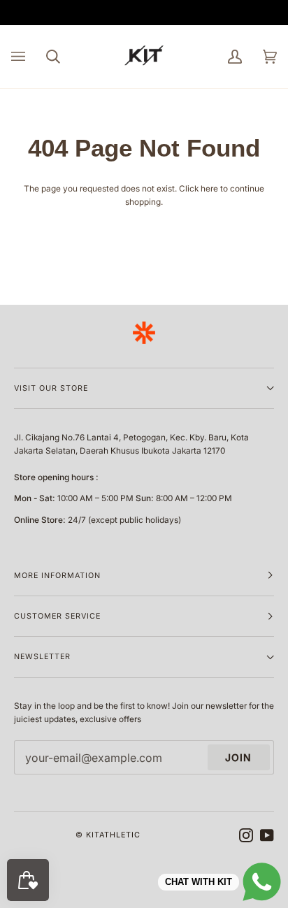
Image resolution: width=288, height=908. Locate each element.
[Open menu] (28, 56)
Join (238, 757)
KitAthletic (113, 834)
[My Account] (224, 56)
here (209, 189)
